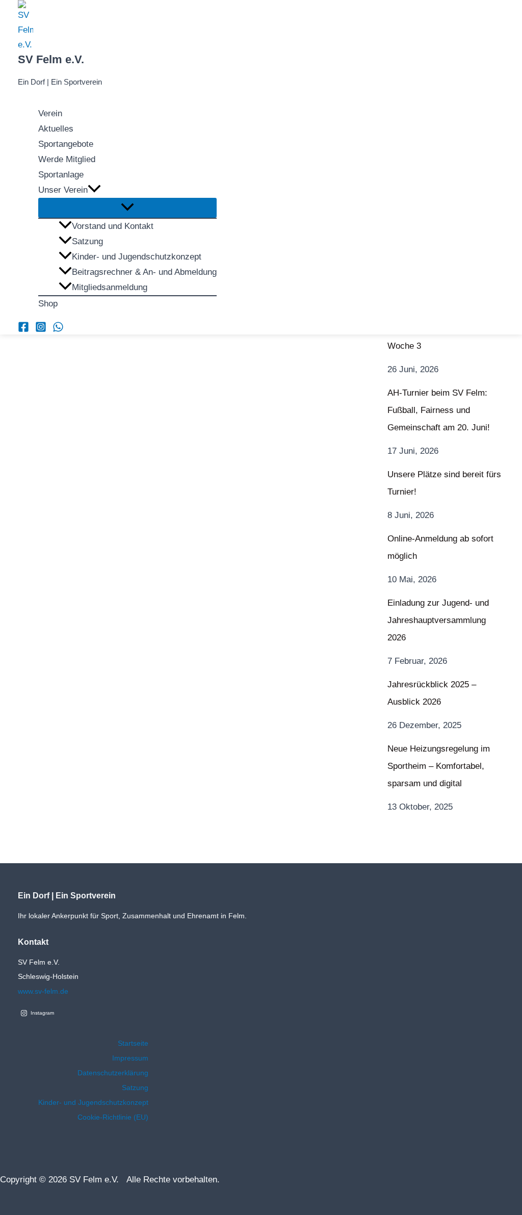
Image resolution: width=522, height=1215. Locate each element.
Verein (50, 113)
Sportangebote (65, 144)
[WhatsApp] (58, 329)
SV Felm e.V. (51, 59)
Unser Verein (63, 190)
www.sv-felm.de (43, 991)
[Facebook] (23, 329)
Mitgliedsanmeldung (109, 287)
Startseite (133, 1043)
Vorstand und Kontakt (112, 226)
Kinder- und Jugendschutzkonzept (136, 257)
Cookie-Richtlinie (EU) (112, 1117)
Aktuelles (55, 129)
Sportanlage (61, 174)
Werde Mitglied (66, 159)
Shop (48, 303)
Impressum (130, 1058)
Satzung (87, 241)
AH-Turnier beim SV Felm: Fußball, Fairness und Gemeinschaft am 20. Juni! (438, 410)
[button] (94, 190)
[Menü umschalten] (127, 208)
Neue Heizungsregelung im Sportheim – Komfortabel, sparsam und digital (438, 766)
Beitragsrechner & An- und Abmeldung (144, 272)
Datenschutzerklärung (112, 1073)
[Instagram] (40, 329)
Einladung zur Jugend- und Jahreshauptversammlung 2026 (438, 620)
